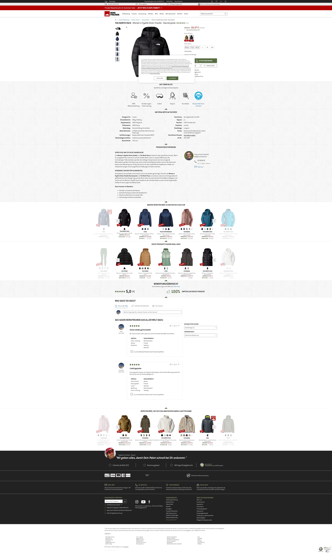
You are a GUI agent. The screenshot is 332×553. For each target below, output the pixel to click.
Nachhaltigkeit (201, 518)
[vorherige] (118, 221)
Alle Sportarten (170, 14)
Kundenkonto (201, 502)
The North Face (123, 23)
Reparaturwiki (208, 520)
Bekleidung (126, 14)
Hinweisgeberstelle (202, 513)
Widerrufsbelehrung (172, 517)
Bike (156, 14)
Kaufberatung (109, 539)
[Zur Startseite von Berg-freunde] (113, 14)
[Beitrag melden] (178, 326)
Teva (199, 537)
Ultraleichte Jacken (141, 542)
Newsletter (200, 504)
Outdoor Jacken (135, 20)
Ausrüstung (142, 14)
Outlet (186, 14)
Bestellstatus (170, 502)
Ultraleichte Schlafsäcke (173, 539)
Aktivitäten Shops (109, 537)
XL (207, 47)
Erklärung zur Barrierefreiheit (205, 515)
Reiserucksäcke (171, 538)
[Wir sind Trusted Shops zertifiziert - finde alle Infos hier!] (202, 465)
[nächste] (214, 221)
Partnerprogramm (202, 509)
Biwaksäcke (170, 542)
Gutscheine (200, 506)
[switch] (327, 551)
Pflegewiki (200, 520)
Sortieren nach (189, 332)
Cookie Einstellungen (172, 515)
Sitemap (126, 547)
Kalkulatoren (108, 538)
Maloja (199, 539)
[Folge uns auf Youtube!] (144, 502)
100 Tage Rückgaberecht (176, 4)
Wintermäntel (139, 541)
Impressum (200, 511)
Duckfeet (200, 538)
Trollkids (200, 544)
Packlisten (108, 541)
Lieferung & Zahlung (172, 500)
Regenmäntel (139, 538)
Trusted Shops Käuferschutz (195, 76)
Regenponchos (140, 539)
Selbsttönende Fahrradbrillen (174, 544)
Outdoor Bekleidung (124, 20)
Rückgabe (169, 509)
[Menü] (330, 547)
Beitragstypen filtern (191, 324)
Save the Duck (201, 542)
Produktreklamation (172, 511)
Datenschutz (173, 513)
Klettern (150, 14)
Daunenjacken (145, 20)
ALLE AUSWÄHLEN (172, 78)
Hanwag (200, 541)
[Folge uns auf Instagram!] (138, 502)
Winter (162, 14)
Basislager (112, 1)
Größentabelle (188, 51)
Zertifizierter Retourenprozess (200, 475)
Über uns (199, 500)
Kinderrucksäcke (171, 541)
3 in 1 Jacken (139, 537)
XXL (212, 47)
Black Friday (108, 544)
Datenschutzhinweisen (155, 73)
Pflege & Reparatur (110, 542)
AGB (167, 513)
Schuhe (134, 14)
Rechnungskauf (143, 4)
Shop (106, 1)
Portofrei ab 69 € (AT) (113, 4)
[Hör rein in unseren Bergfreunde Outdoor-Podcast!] (150, 502)
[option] (151, 52)
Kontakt (168, 506)
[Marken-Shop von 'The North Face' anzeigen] (118, 28)
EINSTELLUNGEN (160, 78)
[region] (167, 69)
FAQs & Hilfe (169, 504)
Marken (179, 14)
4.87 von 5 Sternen (210, 4)
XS (186, 47)
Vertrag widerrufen (171, 520)
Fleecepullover (140, 544)
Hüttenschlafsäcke (172, 537)
